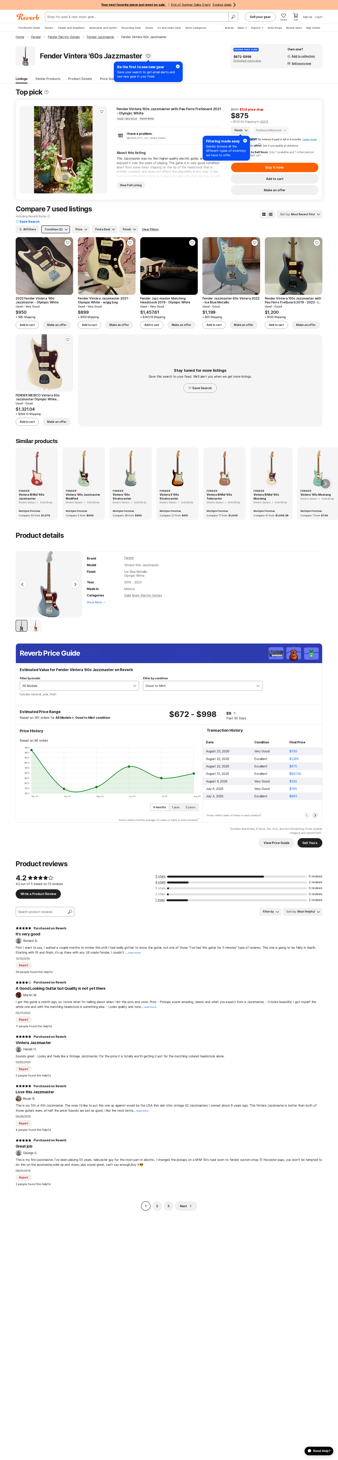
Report (23, 965)
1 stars (160, 900)
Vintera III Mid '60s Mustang (266, 496)
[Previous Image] (23, 584)
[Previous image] (25, 150)
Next (183, 1206)
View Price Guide (276, 843)
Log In (318, 16)
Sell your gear (260, 17)
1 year (176, 807)
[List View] (271, 214)
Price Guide (108, 79)
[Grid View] (264, 214)
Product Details (80, 79)
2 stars (160, 894)
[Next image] (102, 150)
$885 (293, 796)
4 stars (160, 882)
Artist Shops (275, 27)
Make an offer (274, 190)
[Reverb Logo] (28, 16)
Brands (229, 27)
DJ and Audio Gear (169, 27)
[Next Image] (75, 584)
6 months (159, 807)
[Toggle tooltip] (46, 92)
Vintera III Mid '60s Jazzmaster (31, 496)
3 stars (160, 888)
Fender (129, 558)
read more (134, 952)
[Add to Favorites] (148, 56)
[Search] (233, 16)
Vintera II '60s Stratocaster (169, 496)
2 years (190, 807)
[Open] (135, 686)
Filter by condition (155, 678)
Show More (94, 602)
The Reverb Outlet (29, 27)
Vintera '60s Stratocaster (122, 496)
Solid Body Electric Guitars (143, 595)
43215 (264, 121)
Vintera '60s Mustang (315, 494)
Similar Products (47, 79)
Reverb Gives (294, 27)
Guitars (49, 27)
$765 (293, 789)
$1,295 (294, 759)
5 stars (160, 876)
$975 (293, 766)
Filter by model (30, 678)
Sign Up (307, 16)
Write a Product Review (38, 894)
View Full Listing (131, 185)
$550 (293, 751)
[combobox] (75, 685)
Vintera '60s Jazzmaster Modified (83, 496)
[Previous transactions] (307, 815)
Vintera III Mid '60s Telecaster (219, 496)
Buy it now (274, 167)
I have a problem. (139, 134)
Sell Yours (309, 843)
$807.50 (295, 774)
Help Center (313, 27)
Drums (149, 27)
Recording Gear (131, 27)
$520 (293, 781)
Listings (22, 79)
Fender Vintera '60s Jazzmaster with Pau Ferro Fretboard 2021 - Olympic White (169, 111)
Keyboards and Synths (103, 27)
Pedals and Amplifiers (71, 27)
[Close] (245, 141)
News (241, 27)
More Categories (196, 27)
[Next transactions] (315, 815)
